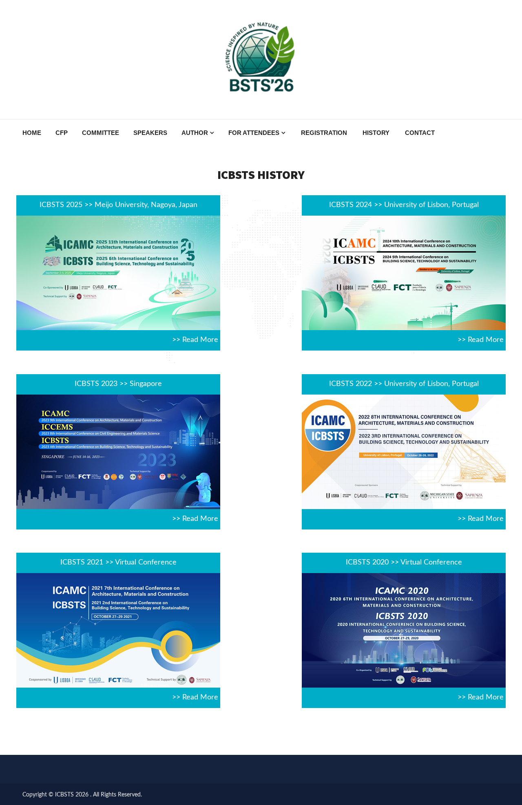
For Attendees (253, 132)
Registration (324, 132)
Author (194, 132)
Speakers (150, 132)
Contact (420, 132)
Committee (100, 132)
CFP (61, 132)
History (376, 132)
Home (31, 132)
